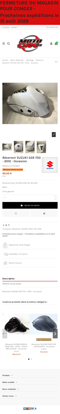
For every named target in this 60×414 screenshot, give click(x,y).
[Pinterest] (9, 225)
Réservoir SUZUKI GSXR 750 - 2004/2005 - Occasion (44, 345)
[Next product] (57, 61)
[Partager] (3, 225)
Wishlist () (53, 27)
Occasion (7, 229)
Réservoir (16, 229)
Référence (7, 166)
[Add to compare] (44, 213)
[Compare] (16, 341)
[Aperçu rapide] (20, 341)
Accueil (14, 27)
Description (8, 278)
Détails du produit (11, 283)
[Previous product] (56, 61)
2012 (31, 229)
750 (35, 229)
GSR (39, 229)
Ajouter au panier (32, 205)
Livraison (6, 27)
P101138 (16, 351)
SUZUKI (24, 229)
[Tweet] (6, 225)
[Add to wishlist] (15, 213)
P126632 (44, 349)
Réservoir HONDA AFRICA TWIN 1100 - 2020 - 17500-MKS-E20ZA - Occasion (16, 346)
